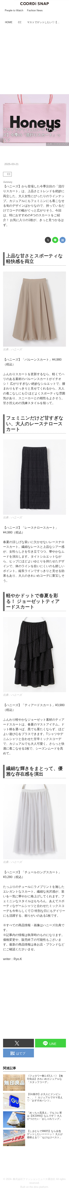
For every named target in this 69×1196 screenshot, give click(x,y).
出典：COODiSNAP (57, 144)
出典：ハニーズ (12, 349)
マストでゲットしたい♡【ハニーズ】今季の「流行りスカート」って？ (31, 134)
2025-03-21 (11, 164)
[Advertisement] (34, 59)
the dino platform (39, 1187)
